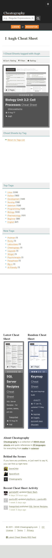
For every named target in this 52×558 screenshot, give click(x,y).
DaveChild (13, 468)
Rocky (10, 241)
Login (15, 27)
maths (25, 448)
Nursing (11, 202)
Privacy (30, 530)
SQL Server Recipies (38, 506)
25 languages (39, 445)
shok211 (36, 400)
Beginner (11, 218)
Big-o (9, 264)
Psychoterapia (14, 257)
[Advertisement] (19, 4)
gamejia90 (14, 492)
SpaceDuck (14, 474)
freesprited (13, 417)
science (35, 448)
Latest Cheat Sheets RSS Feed (22, 537)
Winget (10, 254)
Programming (13, 209)
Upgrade (11, 251)
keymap (36, 414)
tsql (10, 424)
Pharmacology (14, 215)
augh (10, 116)
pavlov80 (13, 499)
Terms (20, 530)
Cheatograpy (13, 247)
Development (13, 199)
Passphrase (12, 260)
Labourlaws (12, 244)
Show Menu (48, 4)
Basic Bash (32, 492)
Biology (10, 212)
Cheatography (10, 442)
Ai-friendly (12, 267)
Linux (9, 192)
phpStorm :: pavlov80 (36, 499)
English (10, 222)
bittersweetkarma (15, 109)
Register (32, 27)
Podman (11, 237)
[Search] (38, 18)
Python (10, 195)
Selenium (11, 205)
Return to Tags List (16, 140)
